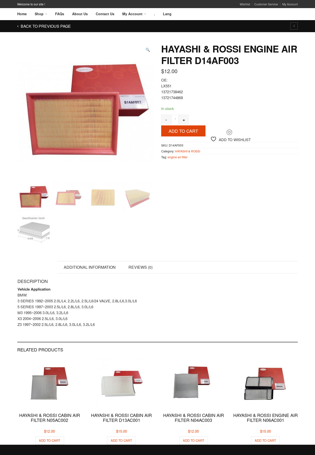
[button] (147, 49)
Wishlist (245, 4)
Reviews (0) (140, 267)
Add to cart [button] (49, 440)
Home (22, 13)
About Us (80, 13)
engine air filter (178, 157)
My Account (290, 4)
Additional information (90, 267)
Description (37, 267)
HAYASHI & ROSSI (187, 151)
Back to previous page (45, 26)
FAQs (59, 13)
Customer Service (266, 4)
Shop (39, 13)
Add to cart (183, 131)
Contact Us (105, 13)
